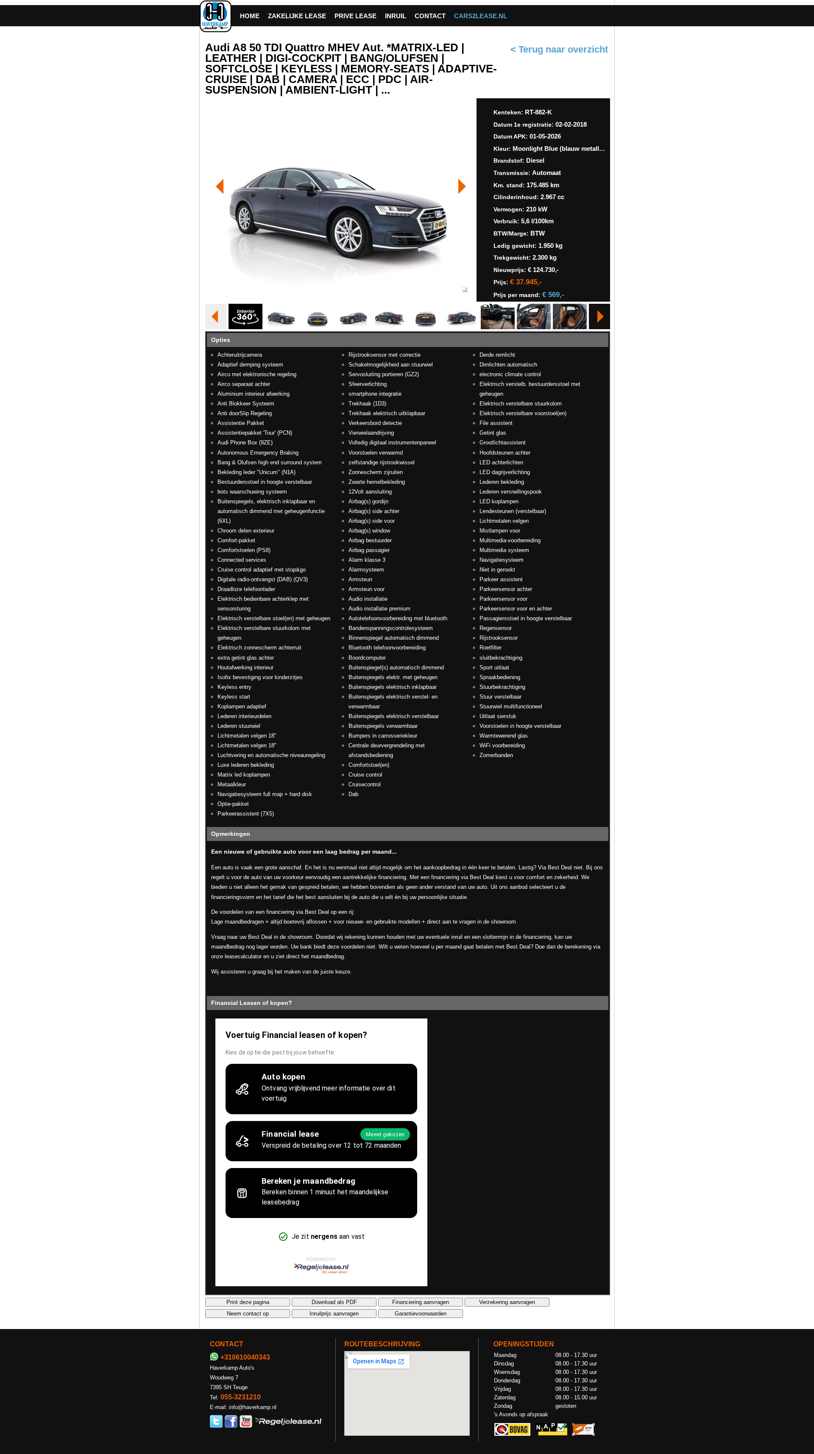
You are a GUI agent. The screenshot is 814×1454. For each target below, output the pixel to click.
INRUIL (395, 15)
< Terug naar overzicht (559, 49)
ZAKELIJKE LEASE (297, 15)
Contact (430, 15)
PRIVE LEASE (355, 15)
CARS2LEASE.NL (480, 15)
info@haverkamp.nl (252, 1407)
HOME (249, 15)
